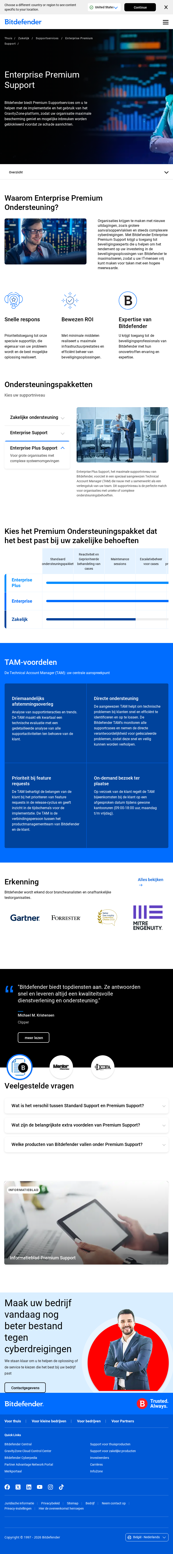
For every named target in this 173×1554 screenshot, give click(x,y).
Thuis (8, 38)
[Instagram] (50, 1487)
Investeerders (99, 1458)
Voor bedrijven (89, 1421)
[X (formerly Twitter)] (18, 1487)
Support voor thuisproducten (110, 1444)
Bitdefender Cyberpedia (21, 1458)
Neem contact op (114, 1503)
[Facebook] (7, 1487)
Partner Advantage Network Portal (29, 1464)
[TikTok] (61, 1487)
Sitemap (72, 1503)
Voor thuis (13, 1421)
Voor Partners (123, 1421)
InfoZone (96, 1471)
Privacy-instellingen (18, 1508)
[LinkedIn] (29, 1487)
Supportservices (47, 38)
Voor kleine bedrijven (49, 1421)
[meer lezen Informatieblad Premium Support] (86, 1223)
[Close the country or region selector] (166, 7)
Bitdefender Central (18, 1444)
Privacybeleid (50, 1503)
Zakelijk (24, 38)
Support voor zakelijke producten (113, 1451)
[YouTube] (39, 1487)
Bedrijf (90, 1503)
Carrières (96, 1464)
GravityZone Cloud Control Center (28, 1451)
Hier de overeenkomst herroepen (61, 1508)
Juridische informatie (19, 1503)
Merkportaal (13, 1471)
